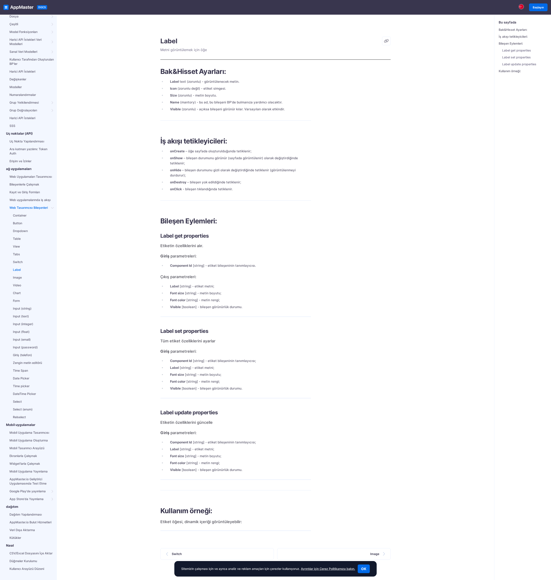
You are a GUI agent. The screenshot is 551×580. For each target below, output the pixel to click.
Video (17, 285)
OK (363, 569)
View (16, 246)
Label (17, 269)
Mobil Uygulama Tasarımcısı (29, 432)
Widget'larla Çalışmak (24, 463)
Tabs (16, 254)
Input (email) (22, 339)
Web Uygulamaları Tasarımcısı (30, 176)
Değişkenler (17, 79)
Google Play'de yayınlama (27, 491)
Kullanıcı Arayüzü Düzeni (26, 569)
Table (17, 238)
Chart (17, 293)
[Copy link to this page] (386, 41)
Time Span (20, 370)
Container (19, 215)
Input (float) (21, 332)
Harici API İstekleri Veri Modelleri (25, 42)
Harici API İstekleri (22, 71)
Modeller (15, 87)
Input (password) (25, 347)
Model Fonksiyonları (23, 32)
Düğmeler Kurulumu (23, 561)
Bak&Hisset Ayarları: (513, 29)
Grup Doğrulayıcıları (23, 110)
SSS (12, 126)
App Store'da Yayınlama (26, 499)
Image (17, 277)
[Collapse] (52, 207)
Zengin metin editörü (27, 363)
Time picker (21, 386)
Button (17, 223)
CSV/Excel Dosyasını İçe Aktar (31, 553)
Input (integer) (23, 324)
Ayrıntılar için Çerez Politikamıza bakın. (328, 569)
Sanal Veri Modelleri (23, 51)
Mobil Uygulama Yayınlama (28, 471)
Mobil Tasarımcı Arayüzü (26, 448)
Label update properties (519, 64)
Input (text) (21, 316)
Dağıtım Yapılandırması (25, 514)
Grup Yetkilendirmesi (24, 102)
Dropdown (20, 231)
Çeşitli (13, 24)
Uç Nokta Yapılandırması (26, 141)
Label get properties (516, 50)
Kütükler (15, 537)
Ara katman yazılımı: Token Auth (28, 151)
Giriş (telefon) (22, 355)
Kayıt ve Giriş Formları (24, 192)
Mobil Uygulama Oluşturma (28, 440)
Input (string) (22, 308)
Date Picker (21, 378)
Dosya (14, 16)
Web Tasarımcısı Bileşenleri (28, 207)
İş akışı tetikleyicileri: (513, 36)
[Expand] (52, 16)
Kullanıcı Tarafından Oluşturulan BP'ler (31, 61)
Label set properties (516, 57)
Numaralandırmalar (22, 95)
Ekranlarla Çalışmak (23, 456)
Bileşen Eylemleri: (511, 43)
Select (17, 401)
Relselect (19, 417)
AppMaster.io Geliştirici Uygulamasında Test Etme (27, 481)
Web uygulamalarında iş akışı (30, 200)
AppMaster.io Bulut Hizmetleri (30, 522)
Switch (18, 262)
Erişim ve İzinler (20, 161)
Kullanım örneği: (510, 71)
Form (16, 300)
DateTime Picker (24, 394)
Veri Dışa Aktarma (22, 530)
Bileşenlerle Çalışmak (24, 184)
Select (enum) (23, 409)
